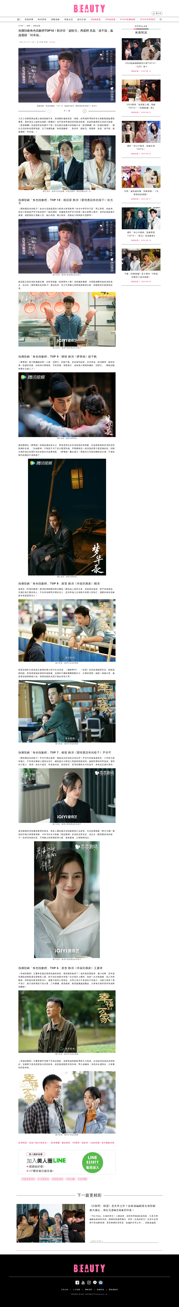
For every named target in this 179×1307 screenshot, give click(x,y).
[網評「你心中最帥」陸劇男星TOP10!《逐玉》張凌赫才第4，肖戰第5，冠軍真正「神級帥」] (141, 218)
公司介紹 (64, 1289)
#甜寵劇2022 (57, 1179)
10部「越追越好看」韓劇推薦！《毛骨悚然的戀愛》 (141, 193)
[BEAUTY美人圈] (89, 8)
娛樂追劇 (55, 19)
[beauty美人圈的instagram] (89, 1282)
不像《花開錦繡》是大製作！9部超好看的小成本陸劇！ (141, 275)
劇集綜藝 (36, 26)
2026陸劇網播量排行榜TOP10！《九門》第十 (141, 65)
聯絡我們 (88, 1289)
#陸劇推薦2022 (28, 1179)
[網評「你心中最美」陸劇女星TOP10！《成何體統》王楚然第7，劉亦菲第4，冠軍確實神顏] (141, 132)
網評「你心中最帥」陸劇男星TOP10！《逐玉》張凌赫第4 (141, 234)
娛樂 (28, 26)
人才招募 (76, 1289)
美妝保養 (29, 19)
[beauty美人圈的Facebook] (78, 1282)
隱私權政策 (113, 1289)
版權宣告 (100, 1289)
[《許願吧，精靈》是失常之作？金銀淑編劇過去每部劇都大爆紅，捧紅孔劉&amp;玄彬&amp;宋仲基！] (50, 1223)
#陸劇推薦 (96, 19)
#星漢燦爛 (82, 1179)
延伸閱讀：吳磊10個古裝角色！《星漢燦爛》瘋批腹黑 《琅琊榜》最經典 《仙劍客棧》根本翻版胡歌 (66, 1143)
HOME (20, 26)
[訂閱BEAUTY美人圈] (101, 1282)
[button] (84, 111)
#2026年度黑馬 (147, 19)
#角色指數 (70, 1179)
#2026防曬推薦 (127, 19)
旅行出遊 (81, 19)
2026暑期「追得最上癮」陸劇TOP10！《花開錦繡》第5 (141, 106)
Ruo (53, 42)
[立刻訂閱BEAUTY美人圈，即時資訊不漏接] (67, 1162)
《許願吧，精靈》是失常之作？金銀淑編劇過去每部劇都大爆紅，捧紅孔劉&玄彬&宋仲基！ (122, 1208)
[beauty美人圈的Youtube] (84, 1282)
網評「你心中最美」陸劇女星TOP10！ (141, 147)
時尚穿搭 (42, 19)
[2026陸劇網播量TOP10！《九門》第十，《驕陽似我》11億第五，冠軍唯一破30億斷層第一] (141, 49)
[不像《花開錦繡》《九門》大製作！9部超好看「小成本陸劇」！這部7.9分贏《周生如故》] (141, 260)
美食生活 (68, 19)
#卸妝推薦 (110, 19)
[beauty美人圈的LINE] (95, 1282)
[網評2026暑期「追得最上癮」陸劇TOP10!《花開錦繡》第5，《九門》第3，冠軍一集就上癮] (141, 90)
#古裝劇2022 (43, 1179)
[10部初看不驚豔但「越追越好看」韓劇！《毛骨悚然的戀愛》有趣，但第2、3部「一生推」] (141, 177)
